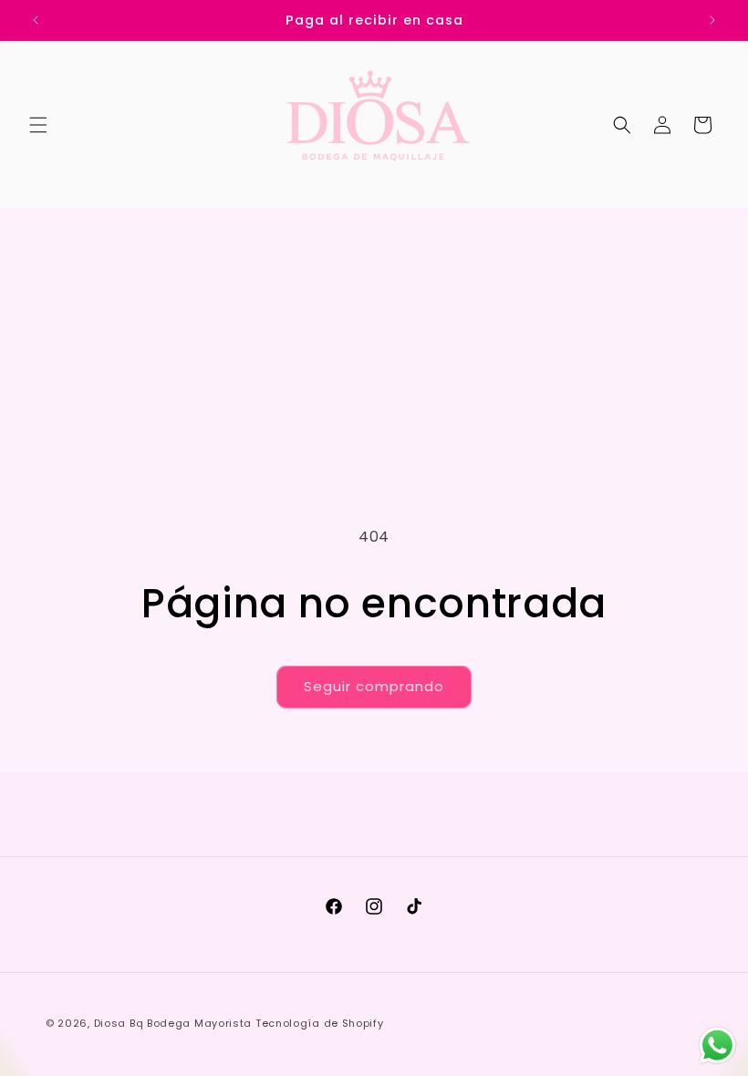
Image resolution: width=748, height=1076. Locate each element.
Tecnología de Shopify (319, 1023)
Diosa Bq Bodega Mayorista (173, 1023)
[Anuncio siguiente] (712, 20)
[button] (38, 125)
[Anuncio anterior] (36, 20)
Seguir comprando (374, 686)
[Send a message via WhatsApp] (717, 1045)
